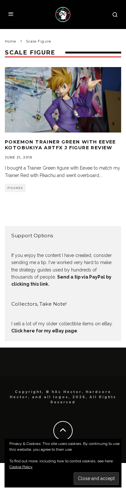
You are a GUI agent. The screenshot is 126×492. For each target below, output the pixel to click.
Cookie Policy (21, 467)
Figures (15, 188)
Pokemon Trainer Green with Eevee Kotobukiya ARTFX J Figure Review (60, 145)
